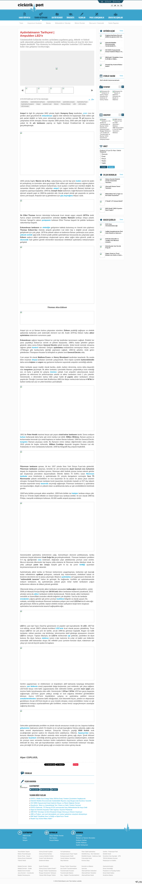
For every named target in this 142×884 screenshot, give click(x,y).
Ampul (38, 104)
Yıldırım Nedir (22, 860)
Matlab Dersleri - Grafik (25, 868)
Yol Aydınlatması (65, 851)
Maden (104, 161)
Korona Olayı (86, 860)
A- (89, 100)
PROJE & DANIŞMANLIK (96, 17)
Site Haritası (53, 838)
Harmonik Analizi (108, 866)
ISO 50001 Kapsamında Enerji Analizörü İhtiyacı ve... (114, 50)
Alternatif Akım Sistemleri (89, 870)
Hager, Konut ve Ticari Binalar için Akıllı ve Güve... (113, 254)
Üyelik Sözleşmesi (82, 845)
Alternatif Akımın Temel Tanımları (112, 187)
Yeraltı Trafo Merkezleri (46, 858)
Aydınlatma (24, 102)
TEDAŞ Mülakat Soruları (110, 858)
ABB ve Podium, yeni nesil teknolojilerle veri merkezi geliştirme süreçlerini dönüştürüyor (59, 814)
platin (85, 113)
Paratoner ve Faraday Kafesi (111, 870)
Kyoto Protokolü (44, 866)
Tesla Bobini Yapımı (24, 851)
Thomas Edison (65, 104)
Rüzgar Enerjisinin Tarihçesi (47, 873)
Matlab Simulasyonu (24, 875)
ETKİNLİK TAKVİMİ (109, 76)
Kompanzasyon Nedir (66, 856)
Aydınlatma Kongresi (27, 104)
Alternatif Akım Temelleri (89, 873)
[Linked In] (118, 6)
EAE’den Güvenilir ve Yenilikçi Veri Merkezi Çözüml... (112, 240)
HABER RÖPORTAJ (24, 17)
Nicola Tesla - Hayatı (24, 856)
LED (74, 104)
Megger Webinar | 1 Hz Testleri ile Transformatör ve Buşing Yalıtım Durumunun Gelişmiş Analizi (105, 135)
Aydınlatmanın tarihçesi (38, 102)
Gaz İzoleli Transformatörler (68, 868)
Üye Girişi (117, 1)
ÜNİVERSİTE (70, 17)
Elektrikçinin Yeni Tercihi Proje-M (113, 247)
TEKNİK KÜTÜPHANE (40, 17)
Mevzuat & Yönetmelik (96, 23)
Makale (48, 23)
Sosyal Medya (54, 840)
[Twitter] (115, 6)
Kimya (104, 158)
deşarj (34, 360)
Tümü (21, 23)
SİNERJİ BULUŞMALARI (115, 17)
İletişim (25, 840)
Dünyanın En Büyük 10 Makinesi (116, 98)
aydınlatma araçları (69, 102)
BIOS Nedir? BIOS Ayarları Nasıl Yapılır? (113, 209)
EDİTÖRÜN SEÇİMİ (109, 31)
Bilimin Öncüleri (80, 23)
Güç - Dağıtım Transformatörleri (69, 875)
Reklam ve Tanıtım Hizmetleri (85, 838)
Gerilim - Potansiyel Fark (110, 851)
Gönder (104, 167)
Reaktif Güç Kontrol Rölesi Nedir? (41, 818)
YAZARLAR (81, 17)
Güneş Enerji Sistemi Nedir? (47, 868)
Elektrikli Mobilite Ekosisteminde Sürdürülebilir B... (110, 44)
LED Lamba (82, 104)
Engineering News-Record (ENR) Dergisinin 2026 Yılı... (114, 36)
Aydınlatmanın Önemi (53, 102)
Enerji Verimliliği (108, 868)
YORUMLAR (28, 773)
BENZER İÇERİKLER (109, 220)
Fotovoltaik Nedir (87, 858)
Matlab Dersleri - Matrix (25, 866)
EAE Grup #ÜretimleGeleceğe (111, 225)
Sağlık (104, 163)
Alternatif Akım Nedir (88, 875)
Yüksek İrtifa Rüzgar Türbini (47, 875)
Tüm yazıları (35, 789)
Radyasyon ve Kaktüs (109, 860)
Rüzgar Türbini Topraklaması (47, 870)
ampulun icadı (47, 104)
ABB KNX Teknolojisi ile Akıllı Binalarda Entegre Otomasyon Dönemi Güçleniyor (56, 812)
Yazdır (55, 789)
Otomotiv (105, 154)
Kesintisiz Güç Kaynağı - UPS (112, 856)
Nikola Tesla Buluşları (24, 854)
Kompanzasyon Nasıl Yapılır (68, 854)
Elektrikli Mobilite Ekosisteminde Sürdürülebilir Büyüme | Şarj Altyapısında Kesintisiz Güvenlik (61, 801)
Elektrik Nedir (107, 854)
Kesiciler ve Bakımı (87, 866)
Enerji (103, 156)
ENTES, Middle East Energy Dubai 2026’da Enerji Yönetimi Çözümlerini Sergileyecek (58, 798)
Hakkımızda (27, 835)
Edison (56, 104)
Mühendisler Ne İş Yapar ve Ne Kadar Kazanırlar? (114, 194)
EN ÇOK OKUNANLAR (109, 175)
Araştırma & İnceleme (35, 23)
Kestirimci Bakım (108, 875)
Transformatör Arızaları (67, 870)
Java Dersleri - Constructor (26, 873)
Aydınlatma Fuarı (82, 102)
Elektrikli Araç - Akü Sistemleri (90, 854)
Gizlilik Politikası (81, 842)
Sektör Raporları (113, 23)
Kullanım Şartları (81, 840)
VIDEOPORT (107, 115)
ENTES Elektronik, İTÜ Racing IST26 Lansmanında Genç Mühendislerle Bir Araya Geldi (59, 807)
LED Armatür (25, 106)
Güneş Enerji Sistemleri (25, 858)
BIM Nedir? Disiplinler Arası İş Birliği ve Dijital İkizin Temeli (49, 816)
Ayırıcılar (84, 868)
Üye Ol (109, 1)
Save (76, 764)
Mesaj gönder (46, 789)
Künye (25, 838)
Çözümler (79, 835)
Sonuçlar (111, 167)
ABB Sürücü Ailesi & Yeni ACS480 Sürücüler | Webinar (118, 130)
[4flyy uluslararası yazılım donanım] (138, 881)
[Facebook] (112, 6)
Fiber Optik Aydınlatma (88, 851)
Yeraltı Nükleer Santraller (67, 858)
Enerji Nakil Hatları (108, 873)
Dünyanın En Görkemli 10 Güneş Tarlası (104, 98)
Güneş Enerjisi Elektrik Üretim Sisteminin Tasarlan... (112, 180)
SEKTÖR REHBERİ (57, 17)
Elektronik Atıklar (44, 860)
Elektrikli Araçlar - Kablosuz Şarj (91, 856)
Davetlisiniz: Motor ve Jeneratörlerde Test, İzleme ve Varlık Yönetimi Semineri (56, 805)
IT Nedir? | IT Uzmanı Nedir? (114, 201)
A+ (92, 99)
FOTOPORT (106, 87)
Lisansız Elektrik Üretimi (46, 856)
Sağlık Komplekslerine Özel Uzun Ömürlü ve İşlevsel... (114, 232)
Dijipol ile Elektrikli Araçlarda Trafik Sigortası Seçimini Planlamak (51, 810)
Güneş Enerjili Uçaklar (46, 851)
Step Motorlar (64, 860)
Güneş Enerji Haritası (45, 854)
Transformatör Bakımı (66, 873)
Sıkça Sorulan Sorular (56, 835)
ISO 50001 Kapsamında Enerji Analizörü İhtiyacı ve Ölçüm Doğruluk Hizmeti (55, 803)
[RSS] (121, 6)
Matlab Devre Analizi (24, 870)
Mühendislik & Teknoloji (62, 23)
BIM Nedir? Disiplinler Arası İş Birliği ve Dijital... (114, 58)
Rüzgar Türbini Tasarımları (68, 866)
